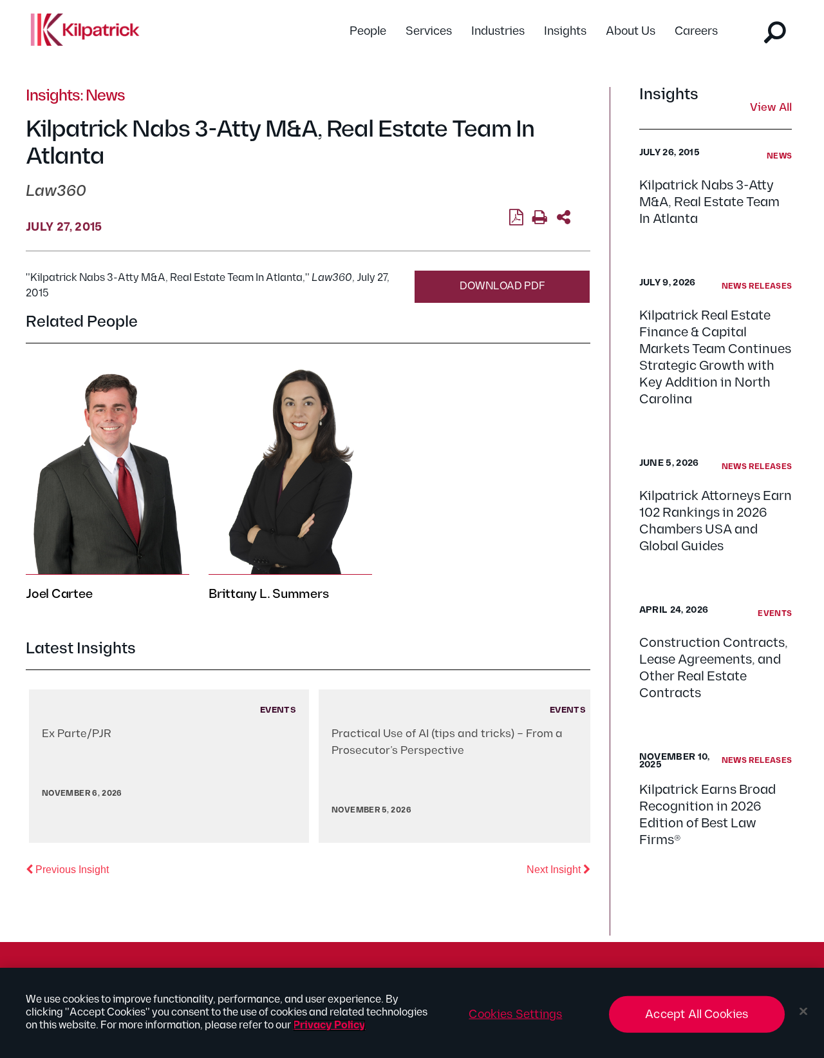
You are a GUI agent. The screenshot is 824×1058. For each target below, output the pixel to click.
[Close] (803, 1011)
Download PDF (502, 286)
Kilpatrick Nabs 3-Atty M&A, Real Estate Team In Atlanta (709, 202)
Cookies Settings (515, 1014)
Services (429, 31)
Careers (696, 31)
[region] (412, 1013)
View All (771, 108)
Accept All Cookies (696, 1014)
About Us (630, 31)
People (368, 31)
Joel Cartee (59, 594)
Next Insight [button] (558, 869)
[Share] (563, 217)
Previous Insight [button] (71, 869)
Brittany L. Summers (268, 594)
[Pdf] (516, 217)
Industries (498, 31)
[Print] (539, 217)
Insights (565, 31)
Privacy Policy (329, 1025)
